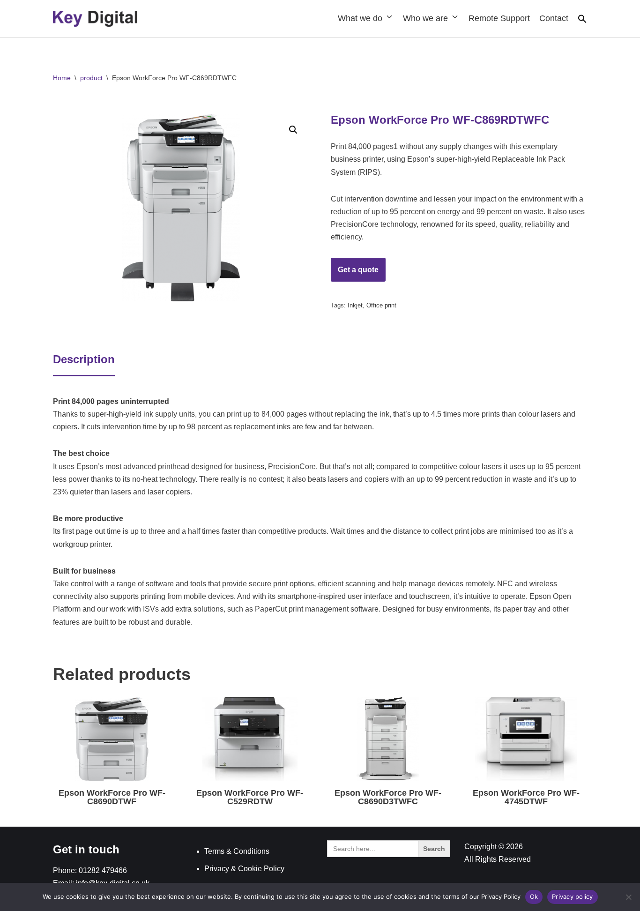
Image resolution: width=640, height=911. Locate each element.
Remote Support (499, 18)
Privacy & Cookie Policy (244, 869)
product (91, 78)
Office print (381, 305)
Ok (534, 896)
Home (62, 78)
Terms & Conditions (236, 851)
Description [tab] (84, 359)
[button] (582, 21)
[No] (628, 897)
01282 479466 (103, 870)
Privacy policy (572, 896)
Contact (553, 18)
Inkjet (355, 305)
